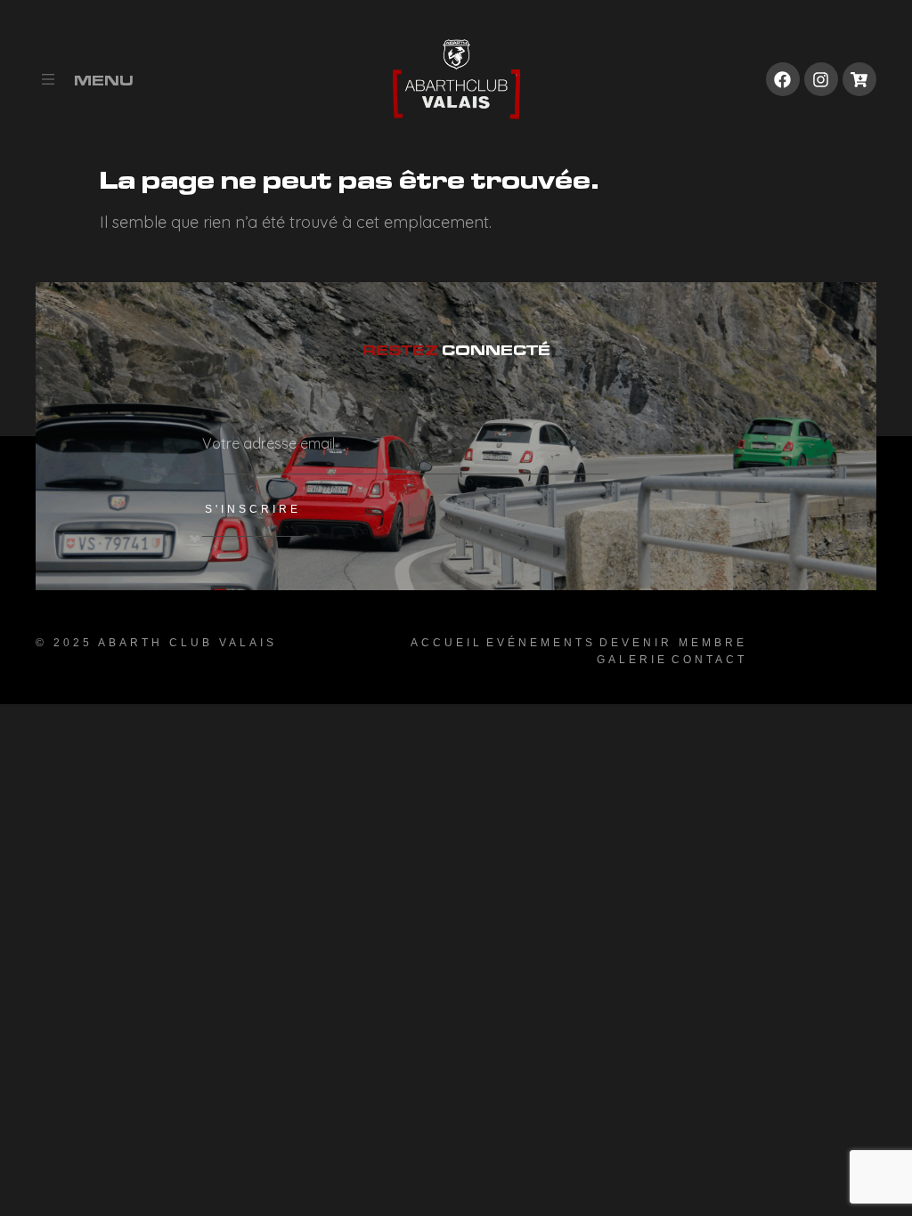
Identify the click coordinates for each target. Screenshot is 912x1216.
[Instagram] (821, 79)
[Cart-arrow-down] (859, 79)
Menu (104, 80)
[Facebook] (783, 79)
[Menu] (48, 79)
